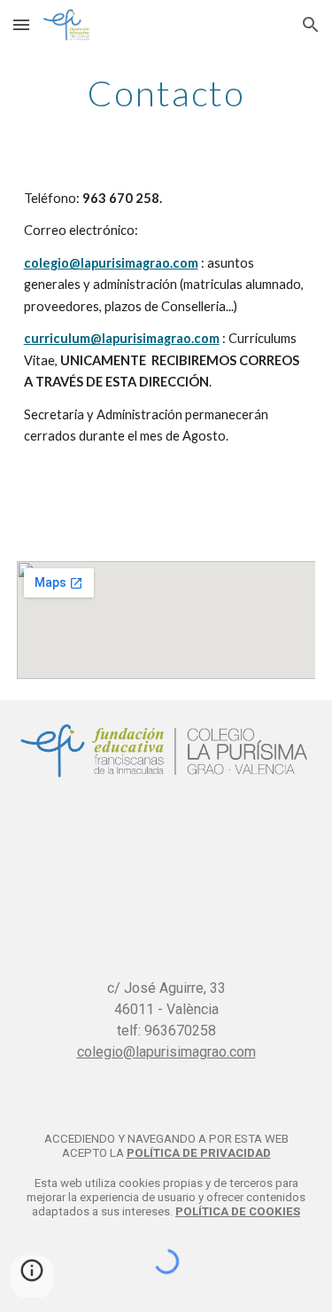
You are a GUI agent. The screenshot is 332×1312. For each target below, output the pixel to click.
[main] (166, 93)
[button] (21, 24)
